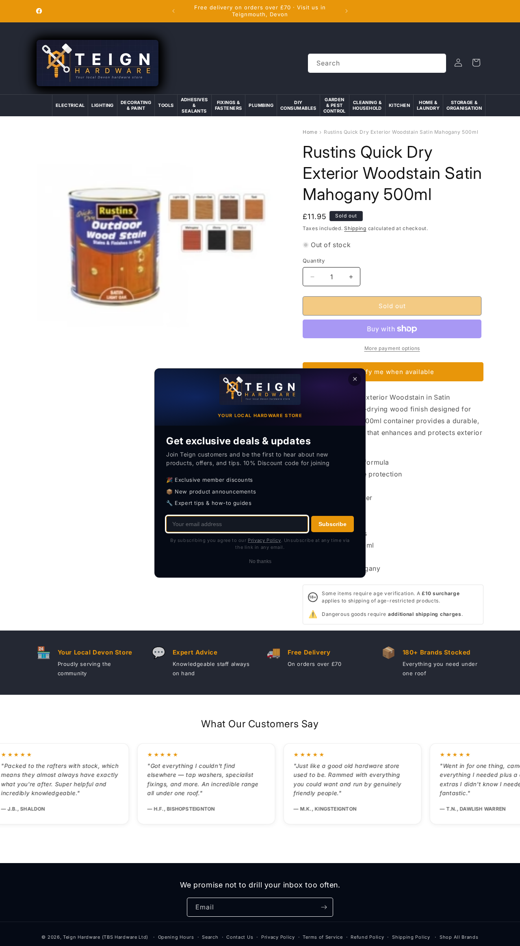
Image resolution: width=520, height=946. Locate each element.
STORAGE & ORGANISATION (464, 105)
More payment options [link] (392, 348)
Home (310, 132)
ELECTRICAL (70, 105)
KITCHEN (399, 105)
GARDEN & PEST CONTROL (334, 105)
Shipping (355, 228)
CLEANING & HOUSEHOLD (367, 105)
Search (210, 937)
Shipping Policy (411, 937)
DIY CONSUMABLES (298, 105)
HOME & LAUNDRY (428, 105)
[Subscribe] (324, 907)
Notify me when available (393, 372)
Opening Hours (176, 937)
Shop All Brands (459, 937)
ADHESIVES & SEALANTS (194, 105)
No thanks (260, 561)
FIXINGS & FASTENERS (228, 105)
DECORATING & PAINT (136, 105)
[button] (476, 63)
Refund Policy (367, 937)
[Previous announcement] (173, 11)
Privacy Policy (278, 937)
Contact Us (239, 937)
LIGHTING (102, 105)
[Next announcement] (346, 11)
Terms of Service (322, 937)
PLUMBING (261, 105)
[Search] (437, 63)
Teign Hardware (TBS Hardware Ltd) (105, 937)
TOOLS (165, 105)
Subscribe (332, 524)
